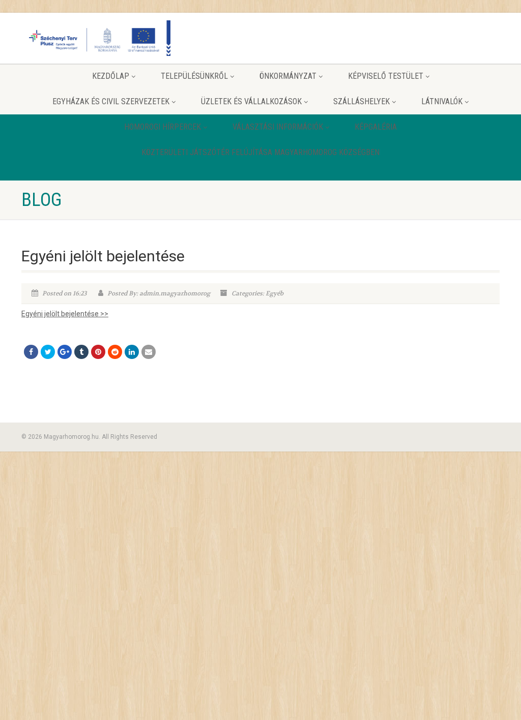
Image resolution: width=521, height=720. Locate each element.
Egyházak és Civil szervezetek (110, 101)
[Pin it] (98, 352)
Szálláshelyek (361, 101)
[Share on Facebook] (31, 352)
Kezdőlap (110, 76)
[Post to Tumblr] (81, 352)
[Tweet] (48, 352)
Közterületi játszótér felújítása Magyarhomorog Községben (260, 152)
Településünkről (194, 76)
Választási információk (278, 127)
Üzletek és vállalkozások (251, 101)
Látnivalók (441, 101)
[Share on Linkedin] (132, 352)
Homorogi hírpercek (162, 127)
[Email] (148, 352)
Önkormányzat (287, 76)
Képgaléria (376, 127)
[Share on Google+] (64, 352)
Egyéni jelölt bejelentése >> (64, 314)
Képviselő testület (385, 76)
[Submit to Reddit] (115, 352)
